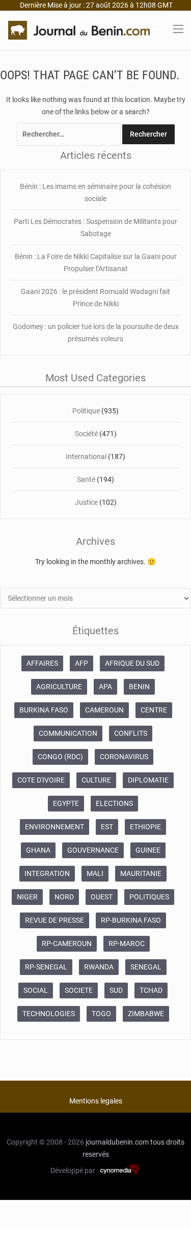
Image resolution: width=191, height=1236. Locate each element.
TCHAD (151, 990)
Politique (86, 411)
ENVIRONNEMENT (54, 827)
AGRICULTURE (59, 686)
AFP (81, 663)
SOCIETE (79, 990)
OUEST (102, 897)
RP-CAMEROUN (67, 943)
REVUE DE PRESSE (54, 920)
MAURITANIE (140, 873)
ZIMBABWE (146, 1014)
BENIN (139, 686)
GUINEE (147, 850)
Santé (86, 479)
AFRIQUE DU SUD (132, 663)
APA (105, 686)
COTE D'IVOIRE (41, 780)
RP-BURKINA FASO (131, 920)
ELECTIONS (114, 803)
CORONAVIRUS (124, 757)
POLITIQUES (149, 897)
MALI (95, 873)
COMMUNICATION (68, 733)
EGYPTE (66, 803)
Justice (86, 502)
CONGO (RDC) (60, 757)
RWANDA (99, 967)
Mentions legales (95, 1101)
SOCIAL (35, 990)
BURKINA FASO (43, 710)
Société (86, 434)
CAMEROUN (104, 710)
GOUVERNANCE (93, 850)
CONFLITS (130, 733)
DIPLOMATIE (148, 780)
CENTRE (154, 710)
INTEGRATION (47, 873)
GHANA (38, 850)
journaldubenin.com (117, 1142)
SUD (116, 990)
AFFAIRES (42, 663)
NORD (64, 897)
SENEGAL (145, 967)
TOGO (101, 1014)
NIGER (27, 897)
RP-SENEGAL (46, 967)
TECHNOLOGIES (48, 1014)
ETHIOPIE (145, 827)
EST (107, 827)
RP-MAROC (126, 943)
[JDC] (79, 29)
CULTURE (96, 780)
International (86, 456)
